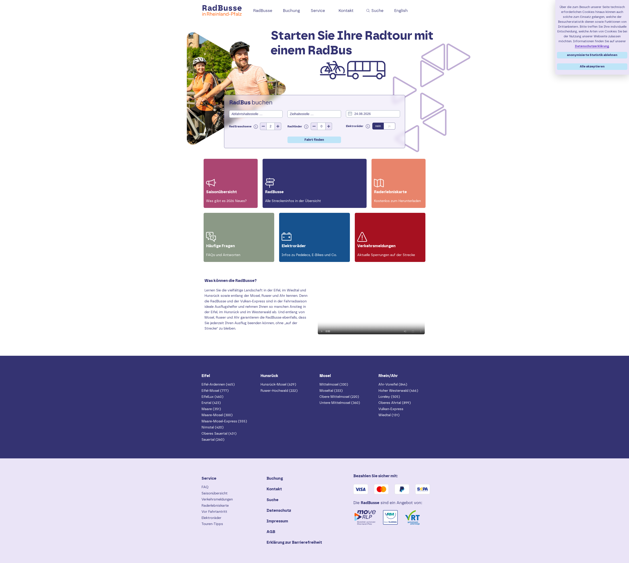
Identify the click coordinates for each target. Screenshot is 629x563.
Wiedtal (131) (389, 415)
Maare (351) (211, 409)
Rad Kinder (295, 126)
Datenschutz (279, 511)
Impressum (277, 521)
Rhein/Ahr (388, 376)
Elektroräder (211, 518)
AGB (271, 532)
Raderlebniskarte (215, 505)
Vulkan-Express (390, 409)
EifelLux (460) (212, 396)
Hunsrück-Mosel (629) (278, 384)
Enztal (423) (211, 403)
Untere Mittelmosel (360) (339, 403)
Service (208, 478)
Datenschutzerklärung (592, 46)
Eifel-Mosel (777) (215, 390)
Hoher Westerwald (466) (398, 390)
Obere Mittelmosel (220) (339, 396)
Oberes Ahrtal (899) (394, 403)
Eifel (205, 376)
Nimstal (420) (212, 427)
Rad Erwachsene (240, 126)
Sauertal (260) (212, 439)
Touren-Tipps (212, 524)
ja (389, 126)
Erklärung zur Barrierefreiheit (294, 543)
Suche (272, 500)
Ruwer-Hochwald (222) (279, 390)
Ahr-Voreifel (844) (392, 384)
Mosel (325, 376)
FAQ (205, 487)
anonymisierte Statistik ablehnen (592, 55)
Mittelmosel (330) (333, 384)
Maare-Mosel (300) (217, 415)
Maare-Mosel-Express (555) (224, 421)
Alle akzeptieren (592, 66)
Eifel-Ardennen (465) (218, 384)
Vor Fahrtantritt (214, 511)
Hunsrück (269, 376)
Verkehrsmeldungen (217, 499)
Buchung (275, 478)
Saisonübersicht (214, 493)
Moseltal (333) (331, 390)
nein (378, 126)
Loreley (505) (389, 396)
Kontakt (274, 489)
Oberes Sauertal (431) (219, 433)
